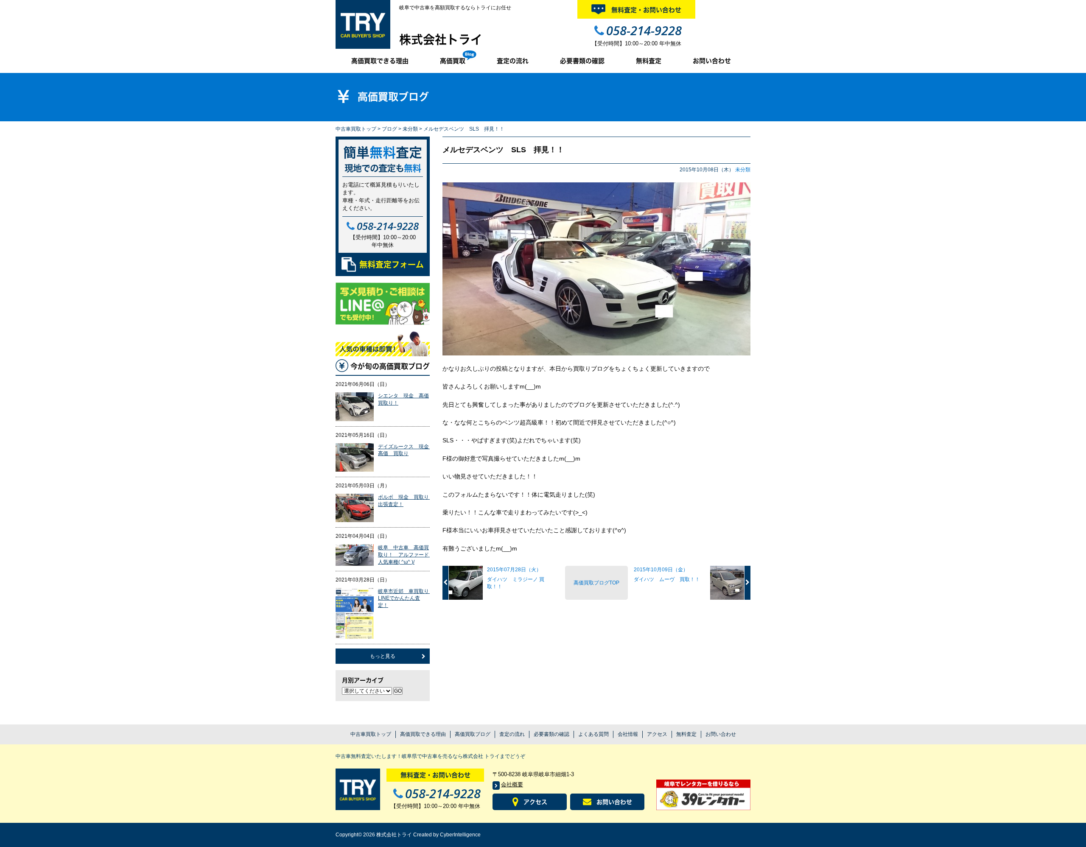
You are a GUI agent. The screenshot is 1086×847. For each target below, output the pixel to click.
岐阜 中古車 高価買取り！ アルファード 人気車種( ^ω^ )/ (406, 555)
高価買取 (452, 61)
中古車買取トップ (356, 129)
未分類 (410, 129)
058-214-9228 (644, 30)
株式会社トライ (440, 39)
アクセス (657, 734)
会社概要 (512, 784)
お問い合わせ (712, 61)
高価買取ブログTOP (596, 583)
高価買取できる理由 (380, 61)
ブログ (389, 129)
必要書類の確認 (582, 61)
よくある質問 (593, 734)
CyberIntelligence (460, 835)
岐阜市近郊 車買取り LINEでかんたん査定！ (406, 598)
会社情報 (628, 734)
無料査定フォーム (391, 264)
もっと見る (382, 656)
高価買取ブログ (472, 734)
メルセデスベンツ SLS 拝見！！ (503, 149)
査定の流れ (513, 61)
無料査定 (648, 61)
